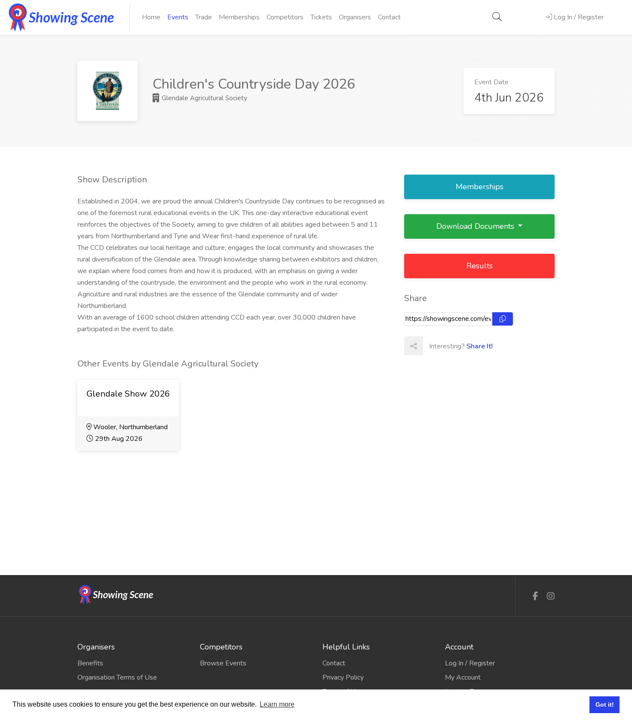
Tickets (321, 17)
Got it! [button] (604, 704)
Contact (389, 17)
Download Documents (476, 226)
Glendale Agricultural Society (203, 98)
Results (479, 266)
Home (151, 17)
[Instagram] (551, 596)
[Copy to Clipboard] (502, 319)
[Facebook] (535, 596)
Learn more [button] (277, 704)
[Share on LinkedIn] (469, 345)
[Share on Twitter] (451, 345)
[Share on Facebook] (432, 345)
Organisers (355, 17)
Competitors (285, 17)
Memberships (239, 17)
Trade (203, 17)
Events (177, 17)
